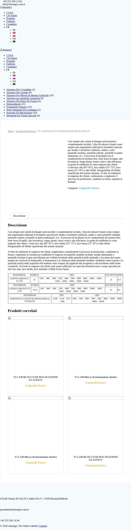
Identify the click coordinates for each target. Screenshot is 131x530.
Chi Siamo (11, 15)
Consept (43, 526)
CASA (9, 12)
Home (11, 131)
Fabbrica (10, 21)
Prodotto (10, 18)
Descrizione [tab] (19, 215)
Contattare (11, 24)
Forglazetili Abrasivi (26, 131)
